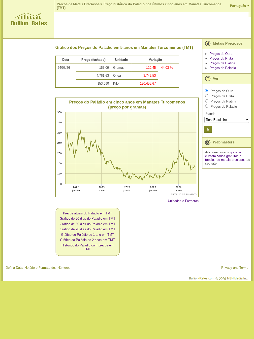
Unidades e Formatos (183, 201)
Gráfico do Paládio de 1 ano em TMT (87, 235)
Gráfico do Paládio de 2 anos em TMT (87, 240)
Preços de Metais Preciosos (78, 4)
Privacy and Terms (234, 268)
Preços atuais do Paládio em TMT (87, 213)
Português (238, 6)
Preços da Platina (222, 63)
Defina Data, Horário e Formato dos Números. (38, 268)
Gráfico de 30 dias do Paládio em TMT (87, 218)
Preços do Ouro (221, 54)
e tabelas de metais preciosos (225, 158)
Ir (208, 129)
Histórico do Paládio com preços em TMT (88, 247)
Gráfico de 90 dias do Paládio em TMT (87, 229)
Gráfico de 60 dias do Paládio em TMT (87, 224)
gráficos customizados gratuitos (223, 154)
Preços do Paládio (223, 68)
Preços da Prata (221, 58)
